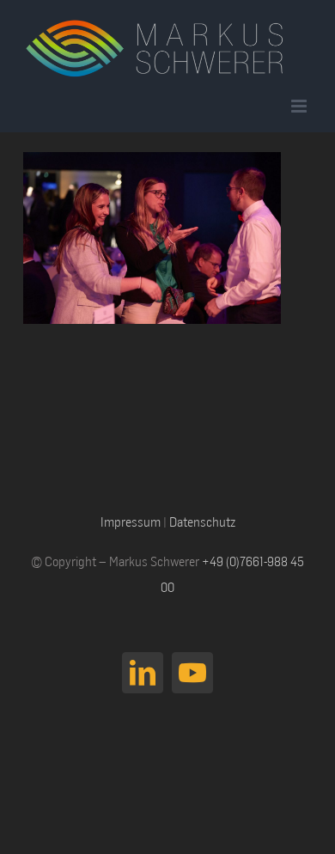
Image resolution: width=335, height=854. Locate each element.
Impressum (130, 521)
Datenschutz (202, 521)
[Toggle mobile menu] (300, 106)
